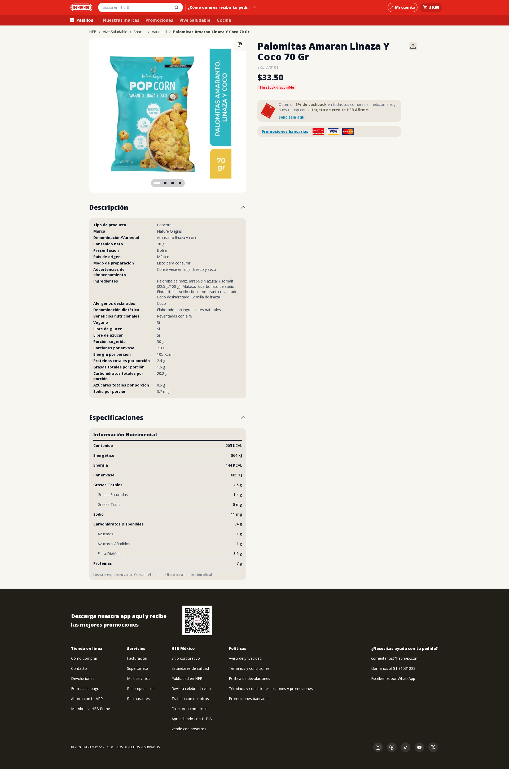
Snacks (140, 32)
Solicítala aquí (292, 117)
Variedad (159, 32)
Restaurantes (138, 698)
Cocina (224, 20)
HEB (92, 32)
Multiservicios (138, 678)
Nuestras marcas (121, 20)
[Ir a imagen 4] (180, 183)
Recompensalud (141, 688)
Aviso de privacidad (245, 658)
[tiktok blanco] (405, 747)
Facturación (137, 658)
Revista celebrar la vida (191, 688)
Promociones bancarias (285, 131)
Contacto (79, 668)
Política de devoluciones (249, 678)
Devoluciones (82, 678)
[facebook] (392, 747)
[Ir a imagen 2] (165, 183)
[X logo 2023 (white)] (433, 747)
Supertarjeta (137, 668)
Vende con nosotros (189, 728)
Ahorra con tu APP (87, 698)
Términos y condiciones (249, 668)
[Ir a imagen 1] (156, 183)
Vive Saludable (194, 20)
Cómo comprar (84, 658)
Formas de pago (85, 688)
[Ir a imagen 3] (172, 183)
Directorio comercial (189, 708)
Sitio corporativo (186, 658)
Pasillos (84, 20)
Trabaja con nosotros (190, 698)
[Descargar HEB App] (197, 620)
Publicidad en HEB (187, 678)
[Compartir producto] (413, 46)
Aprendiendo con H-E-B (192, 718)
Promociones (159, 20)
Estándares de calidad (190, 668)
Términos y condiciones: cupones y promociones (271, 688)
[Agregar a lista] (240, 44)
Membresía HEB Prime (90, 708)
